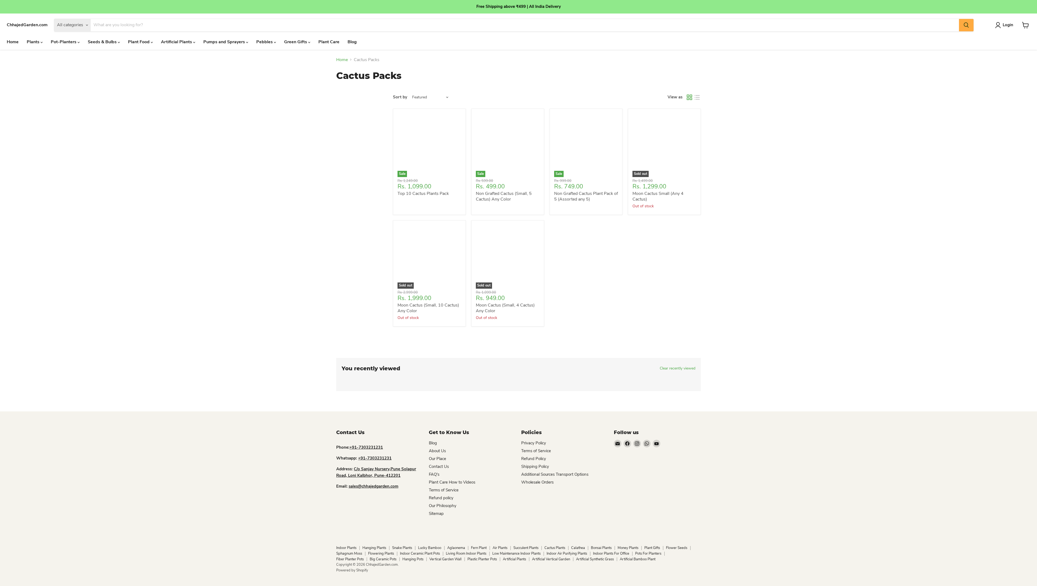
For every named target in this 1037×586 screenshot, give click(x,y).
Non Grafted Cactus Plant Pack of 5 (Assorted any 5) (586, 196)
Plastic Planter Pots (482, 559)
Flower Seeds (676, 547)
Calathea (578, 547)
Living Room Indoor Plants (466, 553)
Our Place (437, 458)
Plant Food (139, 42)
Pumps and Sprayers (224, 42)
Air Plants (500, 547)
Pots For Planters (648, 553)
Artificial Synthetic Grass (595, 559)
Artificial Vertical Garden (551, 559)
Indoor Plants (346, 547)
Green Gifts (296, 42)
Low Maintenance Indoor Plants (516, 553)
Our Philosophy (442, 505)
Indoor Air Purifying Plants (567, 553)
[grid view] (689, 97)
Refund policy (441, 498)
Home (13, 42)
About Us (437, 451)
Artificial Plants (177, 42)
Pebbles (265, 42)
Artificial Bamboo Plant (637, 559)
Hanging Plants (374, 547)
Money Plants (628, 547)
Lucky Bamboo (429, 547)
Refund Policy (533, 458)
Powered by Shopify (352, 570)
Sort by (400, 97)
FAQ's (434, 474)
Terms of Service (444, 490)
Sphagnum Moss (349, 553)
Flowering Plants (381, 553)
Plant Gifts (652, 547)
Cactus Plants (554, 547)
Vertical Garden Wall (445, 559)
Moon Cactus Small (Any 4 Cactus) (658, 196)
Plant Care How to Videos (452, 482)
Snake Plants (402, 547)
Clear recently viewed (677, 368)
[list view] (697, 97)
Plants (34, 42)
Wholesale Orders (537, 482)
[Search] (966, 25)
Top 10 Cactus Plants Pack (423, 194)
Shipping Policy (535, 466)
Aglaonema (456, 547)
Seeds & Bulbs (103, 42)
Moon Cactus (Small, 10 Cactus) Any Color (428, 308)
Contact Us (439, 466)
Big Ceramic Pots (383, 559)
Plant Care (328, 42)
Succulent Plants (525, 547)
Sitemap (436, 513)
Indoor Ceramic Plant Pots (420, 553)
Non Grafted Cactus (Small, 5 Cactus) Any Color (504, 196)
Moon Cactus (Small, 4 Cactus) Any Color (505, 308)
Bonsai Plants (601, 547)
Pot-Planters (64, 42)
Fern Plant (479, 547)
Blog (352, 42)
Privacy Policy (533, 443)
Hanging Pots (412, 559)
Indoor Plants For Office (611, 553)
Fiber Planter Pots (350, 559)
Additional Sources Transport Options (554, 474)
